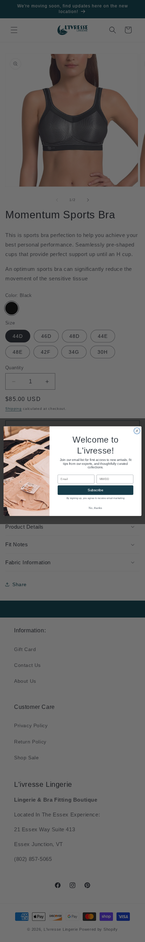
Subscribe (95, 490)
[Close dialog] (137, 430)
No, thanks (95, 508)
